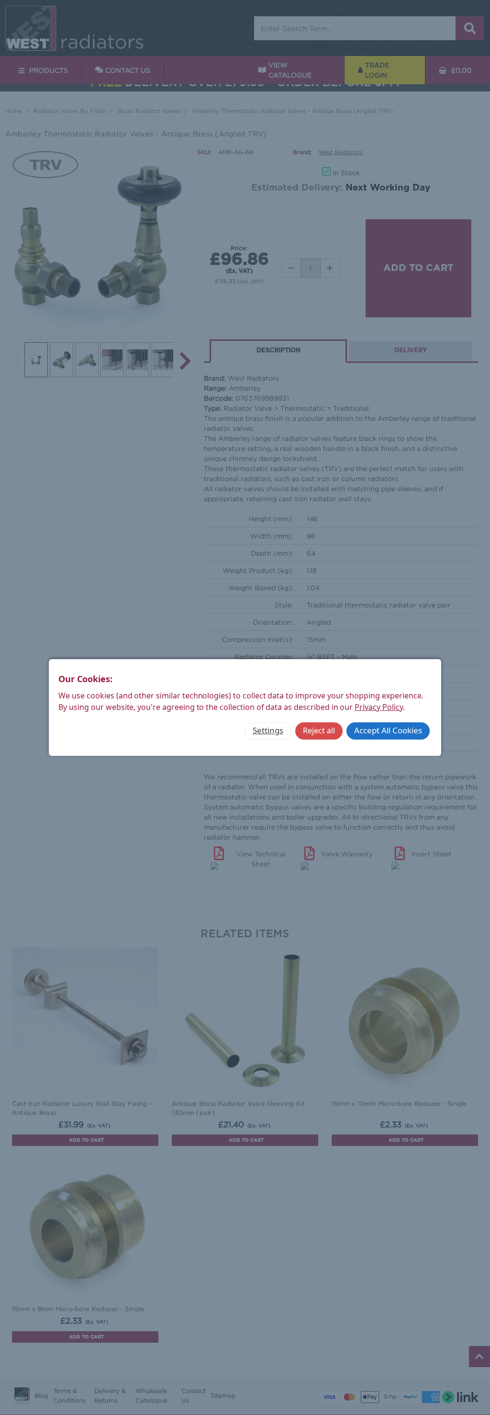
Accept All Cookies (388, 730)
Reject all (319, 730)
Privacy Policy (378, 707)
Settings (268, 730)
